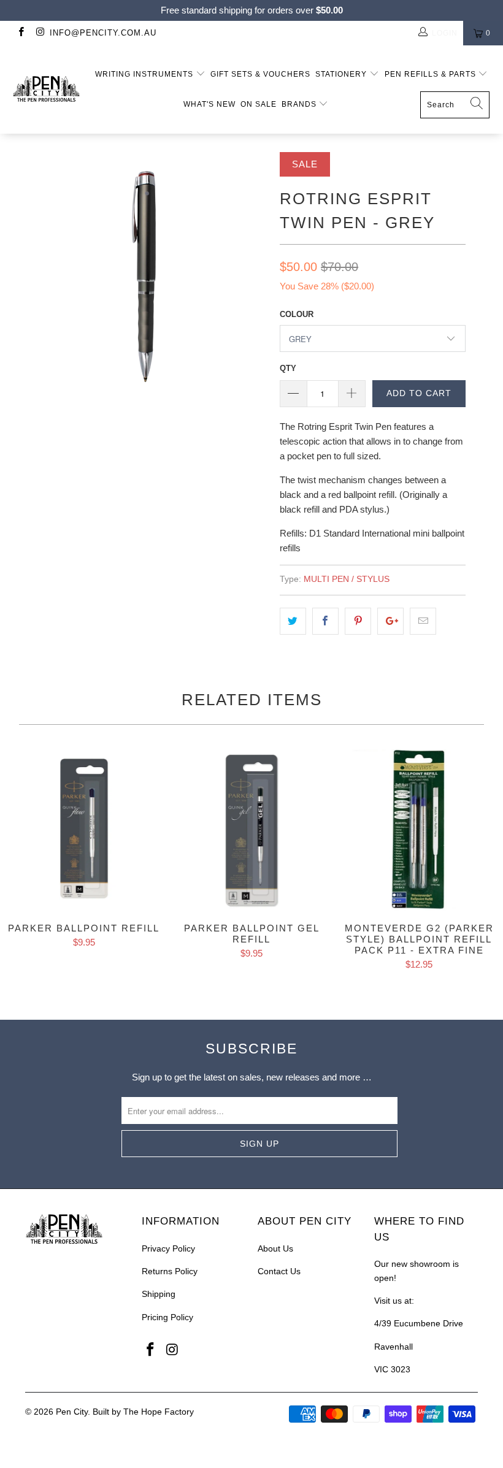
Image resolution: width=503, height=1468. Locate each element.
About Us (275, 1248)
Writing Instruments (145, 74)
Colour (296, 314)
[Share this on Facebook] (325, 621)
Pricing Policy (167, 1317)
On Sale (258, 104)
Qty (288, 368)
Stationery (342, 74)
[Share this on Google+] (390, 621)
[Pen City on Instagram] (39, 33)
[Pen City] (46, 89)
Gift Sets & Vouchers (260, 74)
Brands (300, 104)
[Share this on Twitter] (293, 621)
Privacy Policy (168, 1248)
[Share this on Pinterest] (358, 621)
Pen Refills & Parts (431, 74)
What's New (209, 104)
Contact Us (279, 1271)
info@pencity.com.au (103, 32)
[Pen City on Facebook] (20, 33)
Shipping (158, 1294)
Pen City (72, 1411)
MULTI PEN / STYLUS (347, 579)
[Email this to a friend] (423, 621)
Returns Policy (170, 1271)
